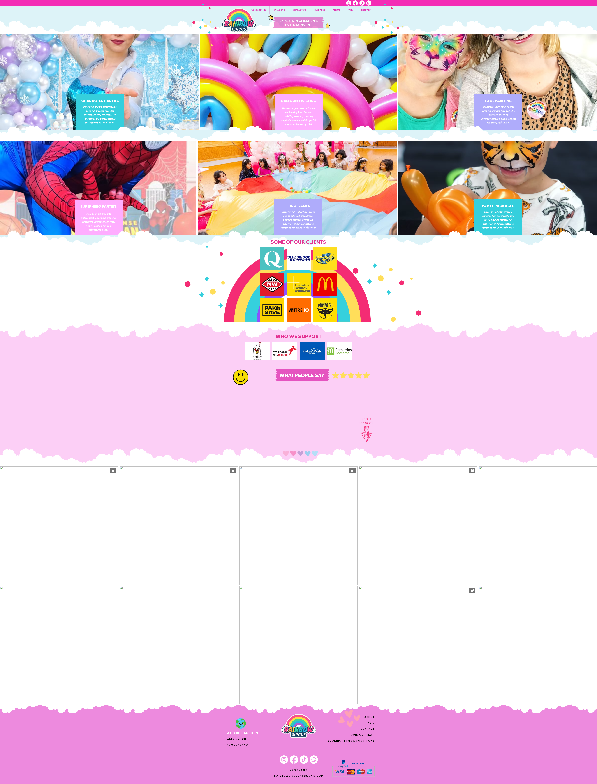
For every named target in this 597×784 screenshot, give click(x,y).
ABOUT (369, 717)
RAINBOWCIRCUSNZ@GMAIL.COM (298, 775)
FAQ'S (370, 722)
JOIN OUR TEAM (363, 734)
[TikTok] (362, 3)
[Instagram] (348, 3)
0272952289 (299, 769)
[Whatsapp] (368, 3)
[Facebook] (355, 3)
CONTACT (367, 728)
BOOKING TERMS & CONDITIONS (351, 740)
